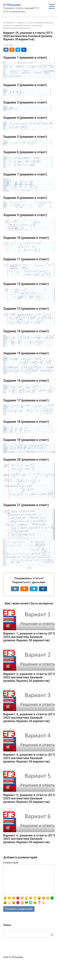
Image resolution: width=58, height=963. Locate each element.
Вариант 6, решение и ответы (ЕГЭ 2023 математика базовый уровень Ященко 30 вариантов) (29, 839)
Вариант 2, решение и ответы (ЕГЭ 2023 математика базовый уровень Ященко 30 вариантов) (29, 677)
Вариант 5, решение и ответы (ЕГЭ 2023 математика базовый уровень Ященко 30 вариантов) (29, 798)
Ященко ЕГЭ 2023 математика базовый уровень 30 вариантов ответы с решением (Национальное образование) (28, 25)
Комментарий (10, 862)
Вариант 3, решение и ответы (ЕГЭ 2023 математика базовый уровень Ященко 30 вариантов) (29, 717)
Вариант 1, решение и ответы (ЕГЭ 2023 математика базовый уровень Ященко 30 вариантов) (29, 637)
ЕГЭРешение (12, 4)
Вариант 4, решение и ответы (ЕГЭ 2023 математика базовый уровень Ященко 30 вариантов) (29, 758)
